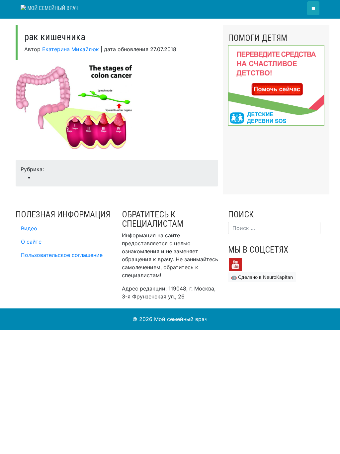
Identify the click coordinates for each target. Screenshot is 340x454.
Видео (29, 228)
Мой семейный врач (52, 8)
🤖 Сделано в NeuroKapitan (262, 277)
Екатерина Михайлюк (70, 49)
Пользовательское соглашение (62, 255)
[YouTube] (235, 264)
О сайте (31, 241)
